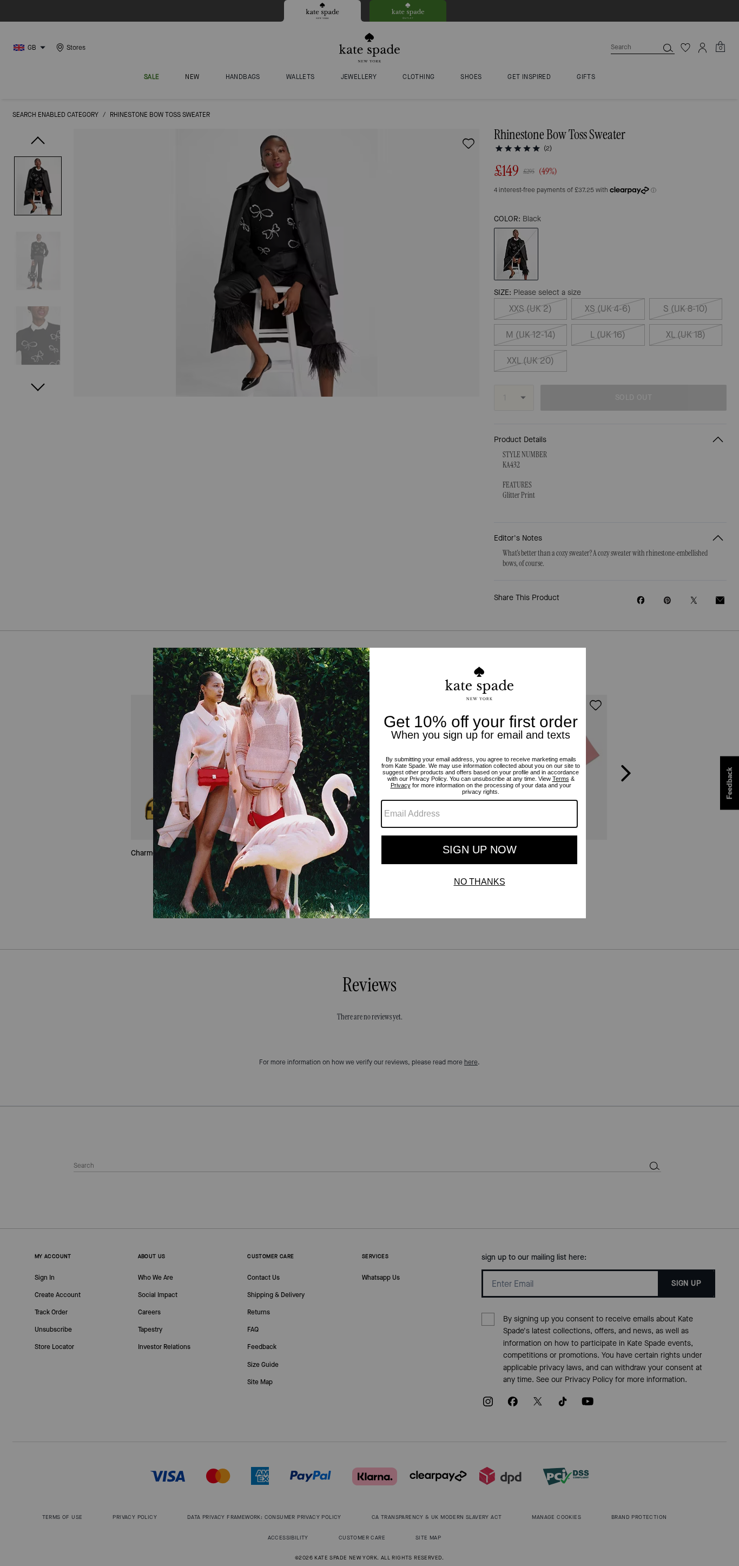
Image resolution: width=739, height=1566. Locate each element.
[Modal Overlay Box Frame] (369, 783)
